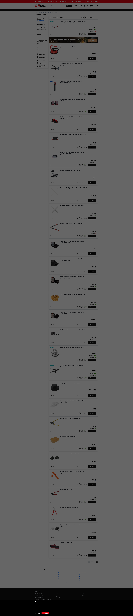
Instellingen (37, 613)
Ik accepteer (45, 613)
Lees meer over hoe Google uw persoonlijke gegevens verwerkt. (60, 608)
